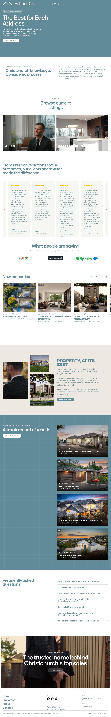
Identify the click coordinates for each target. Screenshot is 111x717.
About (6, 704)
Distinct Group (97, 713)
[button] (55, 4)
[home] (19, 3)
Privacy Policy (87, 707)
